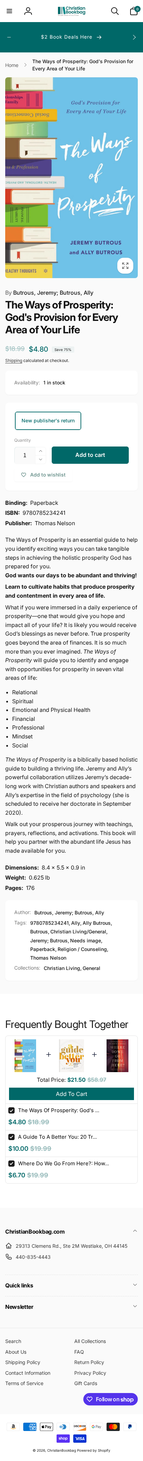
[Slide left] (9, 37)
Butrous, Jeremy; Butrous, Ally (49, 292)
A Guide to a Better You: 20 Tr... (57, 1137)
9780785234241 (49, 923)
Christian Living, (63, 968)
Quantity (22, 440)
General (91, 968)
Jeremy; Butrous (49, 940)
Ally (75, 923)
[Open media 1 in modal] (71, 177)
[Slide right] (134, 37)
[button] (9, 11)
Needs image (85, 940)
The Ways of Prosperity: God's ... (58, 1110)
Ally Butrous (97, 923)
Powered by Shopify (93, 1450)
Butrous (39, 931)
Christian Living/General (78, 931)
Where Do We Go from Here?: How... (63, 1163)
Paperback (42, 949)
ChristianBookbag (61, 1450)
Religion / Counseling (82, 949)
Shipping (13, 360)
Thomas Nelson (48, 958)
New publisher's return (48, 420)
